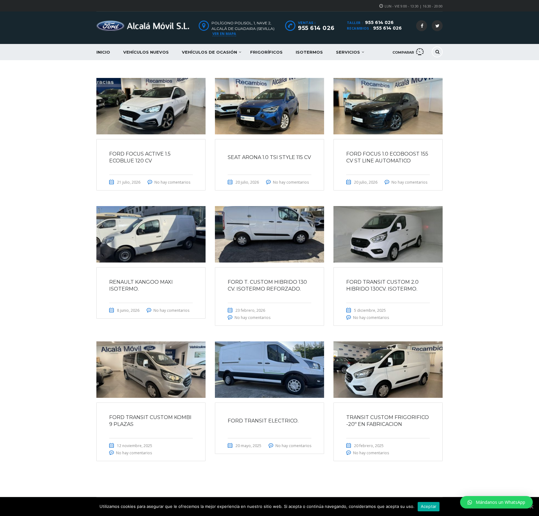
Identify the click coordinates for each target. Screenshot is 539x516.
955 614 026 (379, 22)
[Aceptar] (531, 507)
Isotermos (309, 52)
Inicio (103, 52)
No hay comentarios (172, 182)
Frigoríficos (266, 52)
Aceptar (429, 506)
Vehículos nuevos (146, 52)
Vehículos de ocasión (209, 52)
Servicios (348, 52)
